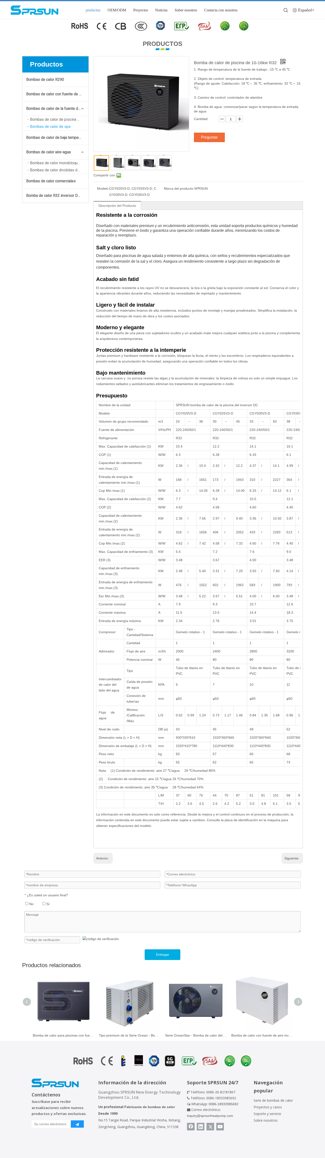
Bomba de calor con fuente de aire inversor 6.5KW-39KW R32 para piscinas (262, 1035)
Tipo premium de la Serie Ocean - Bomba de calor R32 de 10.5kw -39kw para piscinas (129, 1035)
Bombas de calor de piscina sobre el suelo (59, 119)
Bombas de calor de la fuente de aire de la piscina (57, 108)
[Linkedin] (200, 1126)
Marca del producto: (179, 188)
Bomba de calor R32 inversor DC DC (56, 195)
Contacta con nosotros (220, 10)
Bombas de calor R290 (45, 79)
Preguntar (209, 137)
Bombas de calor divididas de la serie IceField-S (59, 170)
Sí (47, 904)
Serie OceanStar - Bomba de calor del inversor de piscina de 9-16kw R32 (196, 1035)
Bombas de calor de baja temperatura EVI (57, 137)
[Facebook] (191, 1126)
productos (93, 10)
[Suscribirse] (77, 1124)
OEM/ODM (117, 10)
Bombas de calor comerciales (51, 181)
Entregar (162, 954)
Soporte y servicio (267, 1113)
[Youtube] (220, 1126)
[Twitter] (210, 1126)
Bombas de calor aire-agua (48, 152)
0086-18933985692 (223, 1104)
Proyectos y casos (268, 1107)
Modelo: (103, 188)
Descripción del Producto (117, 205)
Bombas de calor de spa (50, 126)
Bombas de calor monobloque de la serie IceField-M (59, 163)
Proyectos (140, 10)
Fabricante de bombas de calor (149, 1107)
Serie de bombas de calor (273, 1100)
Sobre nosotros (186, 10)
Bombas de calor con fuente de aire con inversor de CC (57, 94)
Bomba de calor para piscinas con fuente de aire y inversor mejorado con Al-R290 (63, 1035)
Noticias (161, 10)
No (31, 904)
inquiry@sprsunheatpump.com (210, 1116)
